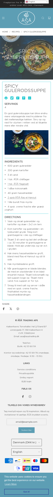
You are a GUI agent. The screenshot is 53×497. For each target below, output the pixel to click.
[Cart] (49, 18)
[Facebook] (23, 396)
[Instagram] (30, 396)
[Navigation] (3, 18)
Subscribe (26, 430)
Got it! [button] (26, 492)
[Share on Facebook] (3, 309)
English (31, 2)
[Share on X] (11, 309)
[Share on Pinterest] (18, 309)
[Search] (43, 18)
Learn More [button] (11, 484)
